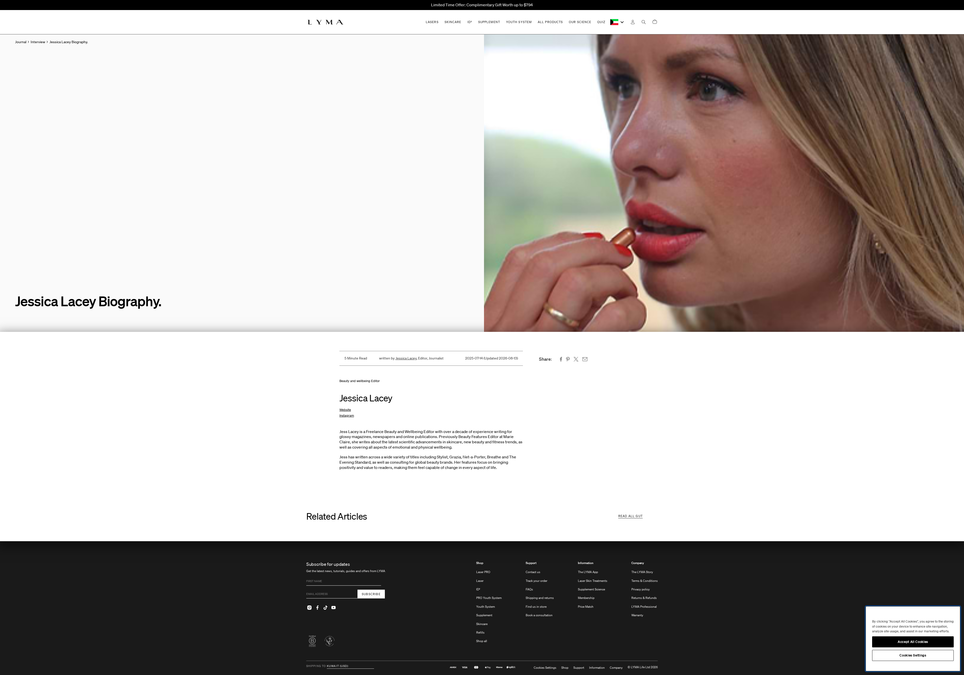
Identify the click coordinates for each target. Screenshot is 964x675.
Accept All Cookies (913, 642)
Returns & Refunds (644, 598)
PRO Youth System (489, 598)
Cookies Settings (545, 667)
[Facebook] (317, 607)
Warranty (637, 615)
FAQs (529, 589)
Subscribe (371, 594)
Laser (480, 581)
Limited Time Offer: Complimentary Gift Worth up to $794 (482, 4)
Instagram (346, 415)
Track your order (536, 581)
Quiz (601, 22)
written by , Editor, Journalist (411, 358)
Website (345, 410)
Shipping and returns (540, 598)
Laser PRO (483, 572)
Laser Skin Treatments (592, 581)
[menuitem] (489, 604)
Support (531, 563)
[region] (913, 638)
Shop (479, 563)
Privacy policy (640, 589)
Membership (586, 598)
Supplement (484, 615)
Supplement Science (591, 589)
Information (585, 563)
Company (637, 563)
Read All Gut (630, 516)
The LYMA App (588, 572)
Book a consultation (539, 615)
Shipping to (316, 666)
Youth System (485, 606)
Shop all (481, 641)
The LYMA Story (642, 572)
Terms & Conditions (644, 581)
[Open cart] (655, 22)
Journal (20, 42)
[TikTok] (325, 607)
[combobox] (617, 22)
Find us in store (536, 606)
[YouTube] (333, 607)
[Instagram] (309, 607)
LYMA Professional (644, 606)
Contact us (533, 572)
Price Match (585, 606)
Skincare (482, 624)
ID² (478, 589)
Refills (480, 632)
